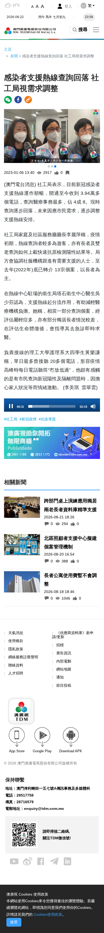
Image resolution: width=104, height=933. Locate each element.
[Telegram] (54, 861)
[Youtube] (14, 861)
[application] (52, 405)
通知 (60, 677)
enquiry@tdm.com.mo (44, 808)
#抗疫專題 (47, 419)
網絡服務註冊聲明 (23, 657)
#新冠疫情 (28, 419)
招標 (60, 645)
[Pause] (11, 406)
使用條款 (15, 641)
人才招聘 (15, 673)
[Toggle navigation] (96, 30)
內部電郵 (63, 661)
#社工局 (11, 419)
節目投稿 (63, 685)
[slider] (52, 406)
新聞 (14, 56)
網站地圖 (63, 669)
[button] (49, 166)
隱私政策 (15, 649)
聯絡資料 (15, 665)
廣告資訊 (63, 653)
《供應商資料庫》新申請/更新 (73, 635)
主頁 (7, 49)
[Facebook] (40, 861)
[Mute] (93, 406)
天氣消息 (15, 633)
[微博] (27, 861)
